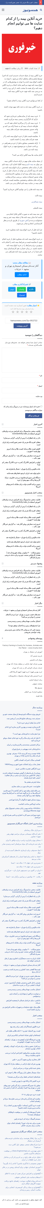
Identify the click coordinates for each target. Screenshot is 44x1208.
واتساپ (21, 289)
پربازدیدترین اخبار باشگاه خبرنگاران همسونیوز (24, 823)
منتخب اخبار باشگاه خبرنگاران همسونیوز (26, 1131)
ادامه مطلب (21, 274)
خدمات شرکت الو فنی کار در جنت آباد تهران (27, 668)
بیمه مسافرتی (36, 202)
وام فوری (39, 696)
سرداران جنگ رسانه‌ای (32, 830)
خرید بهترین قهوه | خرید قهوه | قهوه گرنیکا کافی (25, 672)
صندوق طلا (38, 688)
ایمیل (39, 386)
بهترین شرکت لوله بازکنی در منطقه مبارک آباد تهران (24, 664)
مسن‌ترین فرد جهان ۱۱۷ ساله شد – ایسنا (26, 863)
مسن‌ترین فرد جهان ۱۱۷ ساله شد (28, 867)
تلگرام (31, 289)
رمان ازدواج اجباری (35, 680)
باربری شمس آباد (36, 656)
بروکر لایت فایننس (36, 660)
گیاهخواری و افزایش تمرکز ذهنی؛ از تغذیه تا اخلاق (23, 1173)
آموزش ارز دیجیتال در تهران (32, 652)
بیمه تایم (30, 164)
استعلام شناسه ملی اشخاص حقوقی (28, 1177)
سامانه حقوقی (37, 684)
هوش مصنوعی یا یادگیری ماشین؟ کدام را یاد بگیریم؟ (22, 1163)
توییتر (12, 289)
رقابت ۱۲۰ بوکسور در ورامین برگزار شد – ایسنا (23, 877)
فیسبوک (22, 295)
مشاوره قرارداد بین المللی (33, 692)
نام (40, 376)
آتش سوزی (24, 220)
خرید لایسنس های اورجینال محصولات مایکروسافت (25, 676)
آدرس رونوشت (22, 326)
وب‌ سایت (39, 396)
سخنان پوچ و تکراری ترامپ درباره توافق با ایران (23, 840)
